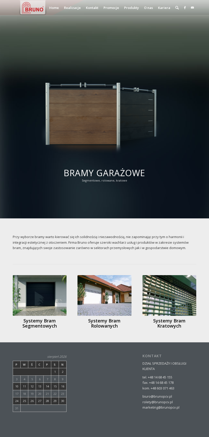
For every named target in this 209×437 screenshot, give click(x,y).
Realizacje (72, 7)
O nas (148, 7)
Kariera (164, 7)
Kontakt (92, 7)
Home (54, 7)
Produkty (131, 7)
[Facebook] (185, 7)
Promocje (111, 7)
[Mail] (192, 7)
